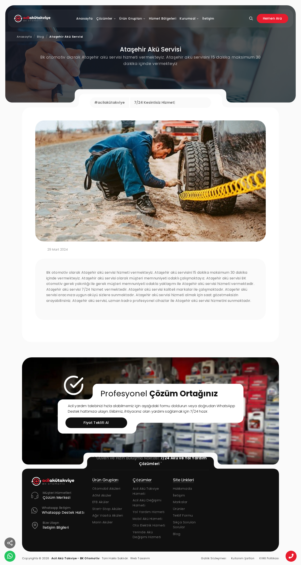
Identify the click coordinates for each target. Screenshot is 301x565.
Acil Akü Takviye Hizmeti (105, 491)
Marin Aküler (183, 522)
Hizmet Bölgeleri (162, 18)
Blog (40, 37)
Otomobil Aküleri (187, 488)
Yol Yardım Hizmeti (108, 512)
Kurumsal (187, 18)
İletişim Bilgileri (56, 527)
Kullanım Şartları (242, 558)
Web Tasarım (140, 558)
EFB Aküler (181, 502)
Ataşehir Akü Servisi (66, 37)
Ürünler (139, 508)
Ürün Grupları (130, 18)
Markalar (140, 502)
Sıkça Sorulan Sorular (144, 525)
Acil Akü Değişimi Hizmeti (106, 503)
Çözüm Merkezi (56, 497)
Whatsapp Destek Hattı (63, 512)
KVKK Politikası (269, 558)
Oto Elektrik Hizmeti (108, 525)
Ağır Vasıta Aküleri (188, 515)
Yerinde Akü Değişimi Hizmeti (106, 534)
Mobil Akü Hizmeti (107, 518)
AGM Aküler (182, 495)
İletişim (208, 18)
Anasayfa (84, 18)
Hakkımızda (142, 488)
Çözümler (104, 18)
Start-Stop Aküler (188, 508)
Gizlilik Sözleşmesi (213, 558)
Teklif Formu (143, 515)
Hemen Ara (272, 18)
